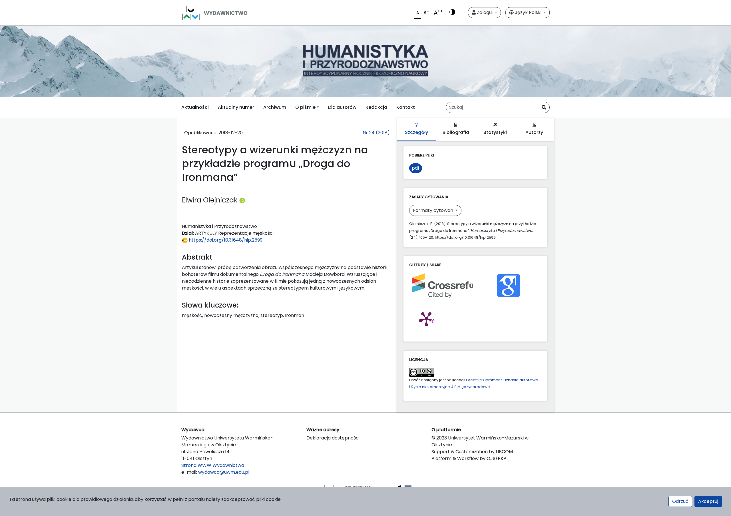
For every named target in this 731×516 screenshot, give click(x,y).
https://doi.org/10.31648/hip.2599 (225, 240)
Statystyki (495, 132)
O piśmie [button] (305, 107)
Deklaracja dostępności (333, 438)
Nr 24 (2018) (376, 132)
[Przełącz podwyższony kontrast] (452, 12)
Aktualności (195, 107)
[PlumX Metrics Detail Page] (426, 319)
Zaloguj (485, 12)
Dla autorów (342, 107)
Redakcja (376, 107)
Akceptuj (708, 501)
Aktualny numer (236, 107)
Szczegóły (416, 132)
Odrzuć (680, 501)
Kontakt (405, 107)
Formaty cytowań (433, 210)
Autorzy (534, 132)
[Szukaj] (544, 107)
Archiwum (274, 107)
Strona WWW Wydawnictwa (212, 465)
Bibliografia (456, 132)
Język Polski (528, 12)
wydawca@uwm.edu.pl (223, 472)
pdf (415, 168)
